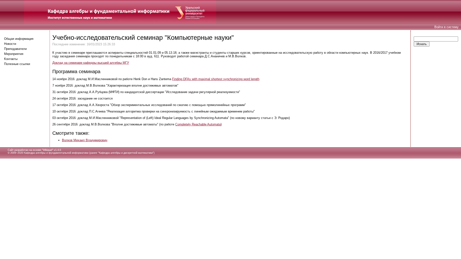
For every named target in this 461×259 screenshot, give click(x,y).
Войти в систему (446, 27)
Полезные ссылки (17, 64)
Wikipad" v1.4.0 (52, 149)
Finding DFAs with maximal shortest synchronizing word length (215, 79)
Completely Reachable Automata (198, 124)
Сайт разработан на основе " (25, 149)
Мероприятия (13, 54)
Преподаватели (15, 49)
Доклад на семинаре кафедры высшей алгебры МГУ (90, 63)
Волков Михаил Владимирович (84, 140)
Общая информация (18, 39)
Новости (10, 44)
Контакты (11, 59)
